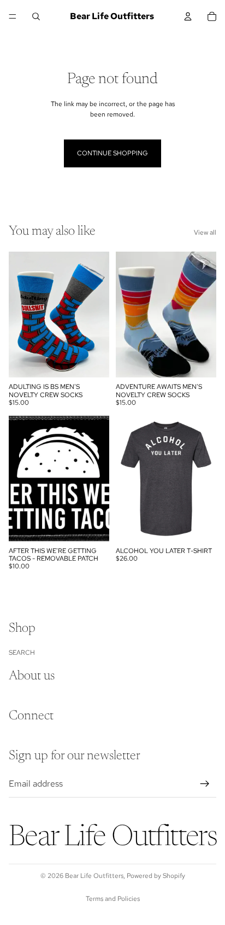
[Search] (36, 16)
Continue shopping (112, 153)
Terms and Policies (113, 898)
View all (205, 232)
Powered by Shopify (156, 875)
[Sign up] (204, 783)
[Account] (188, 16)
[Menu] (12, 16)
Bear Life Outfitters (94, 875)
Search (22, 652)
